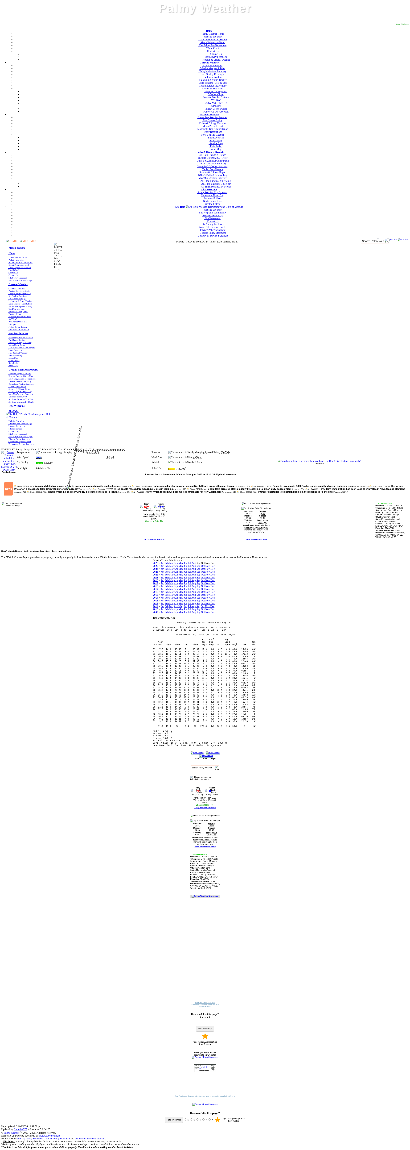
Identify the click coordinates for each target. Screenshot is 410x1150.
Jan (162, 563)
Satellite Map (216, 143)
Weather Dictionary (212, 215)
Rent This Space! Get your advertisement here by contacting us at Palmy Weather (205, 1004)
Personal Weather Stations (215, 97)
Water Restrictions (212, 131)
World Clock (212, 48)
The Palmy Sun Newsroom (212, 45)
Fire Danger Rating (212, 120)
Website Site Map (212, 36)
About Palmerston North (212, 42)
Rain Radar (215, 146)
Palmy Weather (11, 1132)
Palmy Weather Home (212, 33)
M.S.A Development (49, 1135)
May (181, 563)
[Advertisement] (205, 951)
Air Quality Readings (212, 74)
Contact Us (212, 51)
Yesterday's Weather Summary (212, 166)
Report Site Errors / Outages (215, 59)
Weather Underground (215, 91)
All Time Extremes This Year (216, 183)
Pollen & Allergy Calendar (212, 123)
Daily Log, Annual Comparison (212, 160)
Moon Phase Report (212, 126)
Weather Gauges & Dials (212, 68)
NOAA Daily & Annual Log (212, 175)
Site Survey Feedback (215, 56)
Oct (203, 566)
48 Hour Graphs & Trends (212, 155)
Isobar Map (215, 140)
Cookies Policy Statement (212, 232)
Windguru (215, 105)
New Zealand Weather (212, 134)
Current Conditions (212, 65)
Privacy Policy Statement (212, 230)
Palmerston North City (212, 195)
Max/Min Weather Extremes (212, 178)
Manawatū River (212, 198)
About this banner (403, 24)
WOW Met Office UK (215, 103)
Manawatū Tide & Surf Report (212, 129)
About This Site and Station (212, 39)
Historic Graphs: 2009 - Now (212, 157)
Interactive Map (215, 137)
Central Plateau (212, 204)
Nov (207, 566)
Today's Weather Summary (212, 71)
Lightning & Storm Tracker (212, 80)
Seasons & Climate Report (212, 172)
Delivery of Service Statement (212, 235)
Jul (189, 563)
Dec (212, 566)
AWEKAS (215, 100)
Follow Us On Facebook (216, 111)
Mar (171, 563)
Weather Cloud (216, 94)
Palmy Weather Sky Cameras (212, 192)
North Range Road (212, 201)
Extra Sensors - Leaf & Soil (212, 82)
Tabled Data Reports (212, 169)
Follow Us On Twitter (215, 108)
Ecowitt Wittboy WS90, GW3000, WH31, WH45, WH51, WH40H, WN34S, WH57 (390, 535)
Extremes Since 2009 (17, 397)
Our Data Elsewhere (212, 88)
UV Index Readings (212, 77)
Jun (185, 563)
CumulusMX (20, 1129)
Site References (212, 218)
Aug (193, 563)
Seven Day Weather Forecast (212, 117)
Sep (198, 566)
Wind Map (215, 149)
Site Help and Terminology (212, 212)
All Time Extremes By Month (215, 186)
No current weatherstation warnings (14, 504)
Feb (167, 563)
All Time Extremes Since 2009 (215, 180)
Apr (176, 563)
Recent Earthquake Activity (212, 85)
